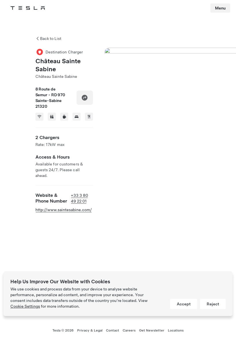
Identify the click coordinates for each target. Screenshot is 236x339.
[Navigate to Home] (28, 8)
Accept (184, 304)
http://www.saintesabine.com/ (63, 209)
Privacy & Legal (89, 330)
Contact (112, 330)
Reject (213, 304)
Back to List (50, 38)
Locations (176, 330)
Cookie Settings (25, 306)
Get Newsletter (151, 330)
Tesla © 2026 (63, 330)
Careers (129, 330)
